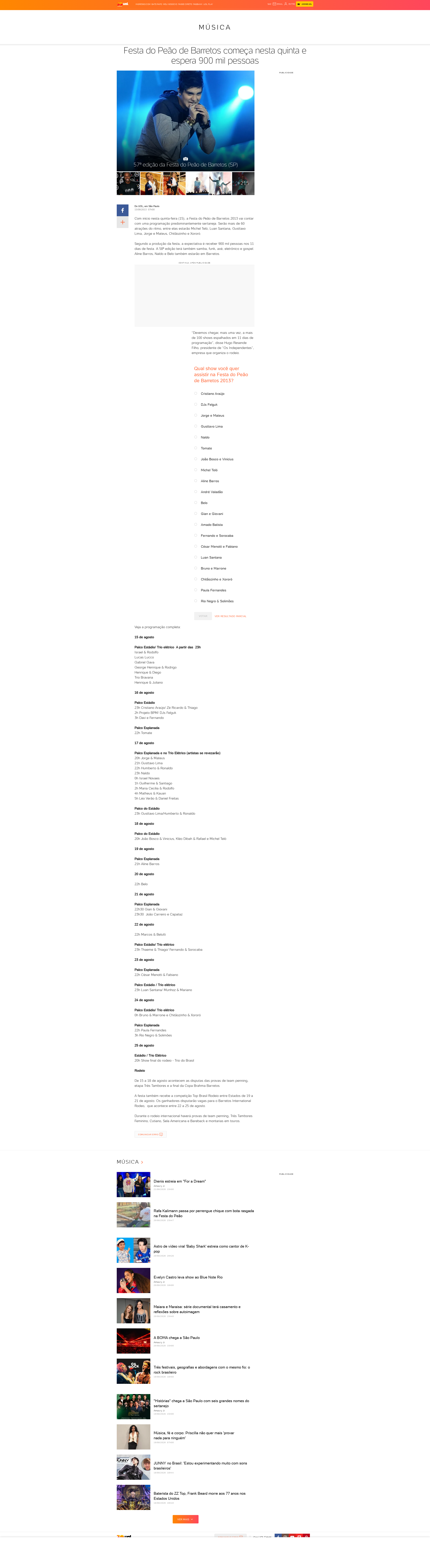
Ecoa (253, 13)
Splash (217, 13)
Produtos (123, 13)
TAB (280, 13)
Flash (133, 13)
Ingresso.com (143, 4)
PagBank (197, 4)
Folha (198, 13)
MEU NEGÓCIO (170, 4)
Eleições (143, 13)
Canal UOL (262, 13)
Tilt (247, 13)
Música (215, 27)
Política (165, 13)
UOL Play (208, 4)
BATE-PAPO (157, 4)
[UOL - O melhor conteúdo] (122, 4)
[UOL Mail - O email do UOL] (277, 4)
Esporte (207, 13)
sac (269, 4)
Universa (228, 13)
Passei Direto (185, 4)
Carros (176, 13)
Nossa (274, 13)
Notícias (155, 13)
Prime (286, 13)
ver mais (183, 1519)
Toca (293, 13)
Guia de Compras (307, 13)
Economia (187, 13)
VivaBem (239, 13)
